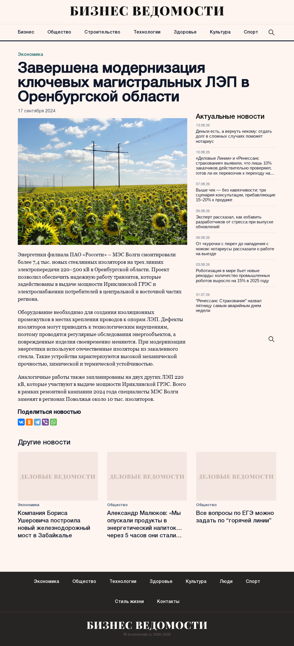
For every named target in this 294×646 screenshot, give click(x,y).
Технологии (147, 32)
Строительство (102, 32)
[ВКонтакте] (21, 422)
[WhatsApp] (53, 422)
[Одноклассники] (29, 422)
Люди (226, 582)
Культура (220, 32)
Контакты (168, 602)
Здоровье (185, 32)
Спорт (251, 32)
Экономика (30, 55)
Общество (59, 32)
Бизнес (26, 32)
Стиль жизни (129, 602)
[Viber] (45, 422)
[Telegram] (37, 422)
